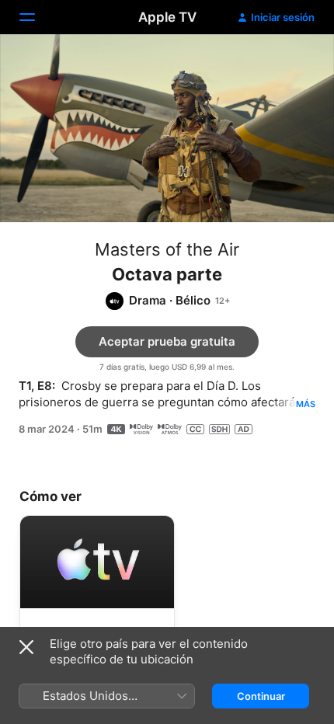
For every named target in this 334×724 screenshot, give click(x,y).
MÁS (305, 404)
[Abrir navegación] (36, 17)
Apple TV (167, 17)
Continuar (261, 696)
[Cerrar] (26, 647)
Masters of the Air (167, 249)
